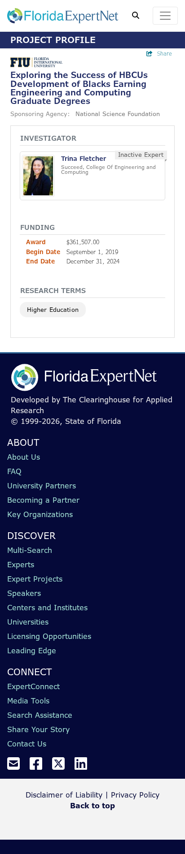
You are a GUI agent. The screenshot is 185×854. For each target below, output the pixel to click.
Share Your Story (38, 729)
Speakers (24, 593)
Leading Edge (31, 651)
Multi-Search (29, 550)
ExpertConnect (33, 686)
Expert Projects (34, 579)
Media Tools (28, 701)
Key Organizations (40, 514)
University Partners (41, 486)
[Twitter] (62, 766)
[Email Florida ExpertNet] (17, 766)
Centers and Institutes (47, 607)
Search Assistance (39, 715)
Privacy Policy (135, 795)
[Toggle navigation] (165, 16)
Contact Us (26, 744)
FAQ (14, 471)
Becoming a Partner (43, 500)
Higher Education (53, 310)
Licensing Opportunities (49, 636)
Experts (20, 564)
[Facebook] (39, 766)
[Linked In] (84, 766)
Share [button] (164, 53)
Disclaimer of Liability (64, 795)
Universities (27, 622)
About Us (23, 457)
